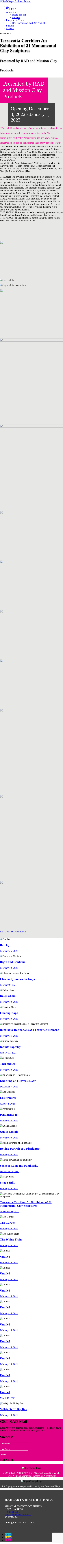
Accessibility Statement (44, 1476)
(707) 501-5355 (12, 1511)
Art (7, 6)
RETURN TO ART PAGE (13, 931)
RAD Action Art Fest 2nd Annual (28, 23)
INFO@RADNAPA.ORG (18, 1514)
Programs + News (15, 20)
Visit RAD (11, 9)
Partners (16, 17)
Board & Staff (19, 14)
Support (10, 25)
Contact (10, 28)
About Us (11, 12)
